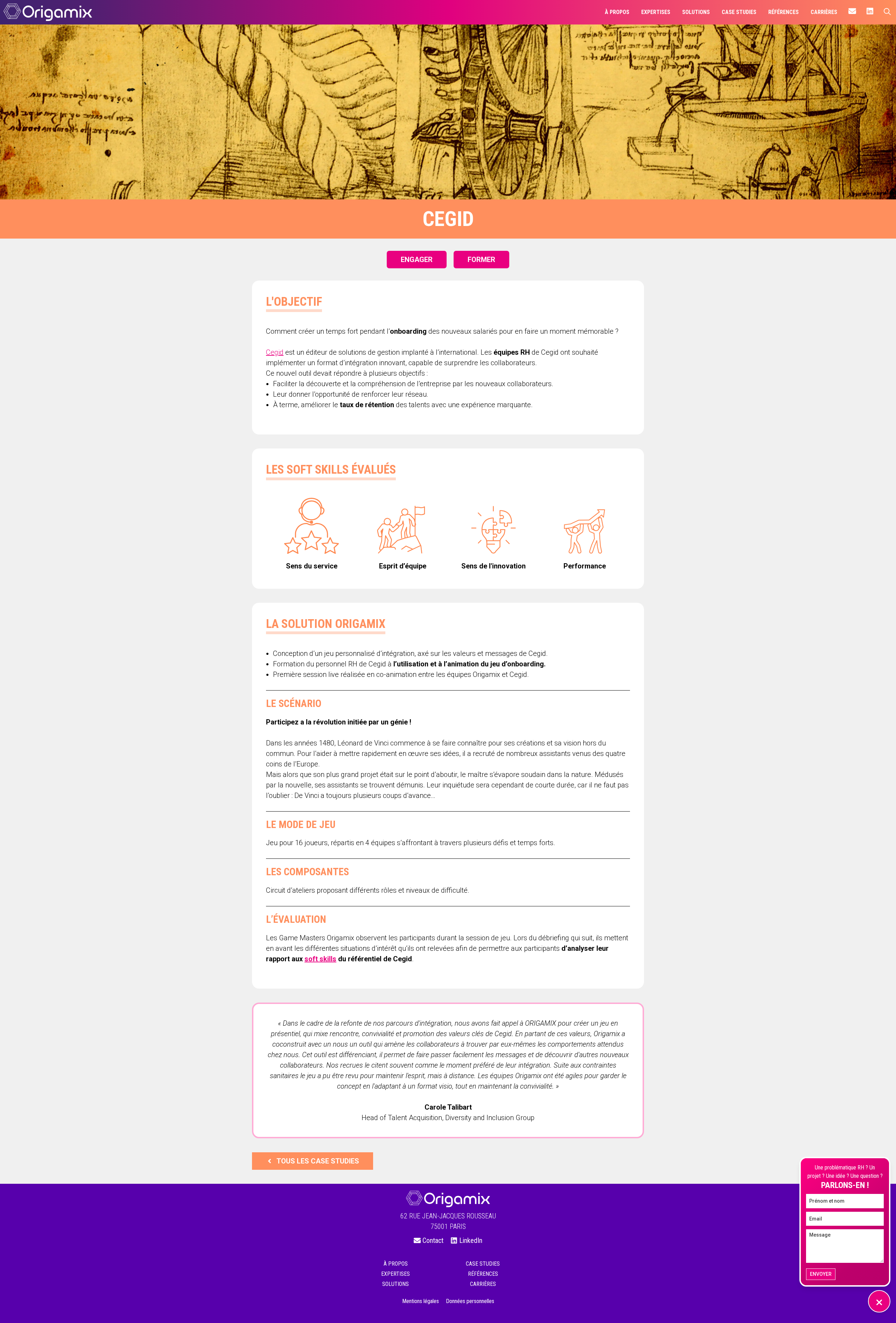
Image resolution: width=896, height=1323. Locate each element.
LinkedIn (470, 1240)
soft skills (320, 959)
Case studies (483, 1263)
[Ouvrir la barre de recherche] (887, 12)
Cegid (275, 352)
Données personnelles (470, 1301)
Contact (432, 1240)
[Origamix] (48, 12)
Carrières (483, 1284)
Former (481, 259)
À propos (396, 1263)
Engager (417, 259)
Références (483, 1274)
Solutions (395, 1284)
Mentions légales (420, 1301)
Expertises (395, 1274)
